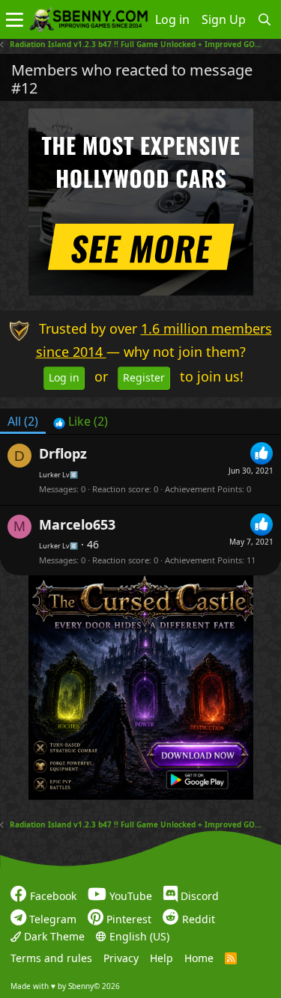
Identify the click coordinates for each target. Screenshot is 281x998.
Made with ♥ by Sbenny (65, 985)
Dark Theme (53, 935)
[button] (14, 19)
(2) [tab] (22, 421)
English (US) (137, 935)
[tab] (80, 421)
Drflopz (63, 453)
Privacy (121, 958)
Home (199, 958)
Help (161, 958)
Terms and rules (51, 958)
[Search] (265, 19)
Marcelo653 (77, 524)
